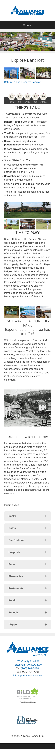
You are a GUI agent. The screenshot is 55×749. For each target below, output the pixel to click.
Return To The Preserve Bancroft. (23, 82)
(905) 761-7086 (30, 668)
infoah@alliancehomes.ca (27, 675)
